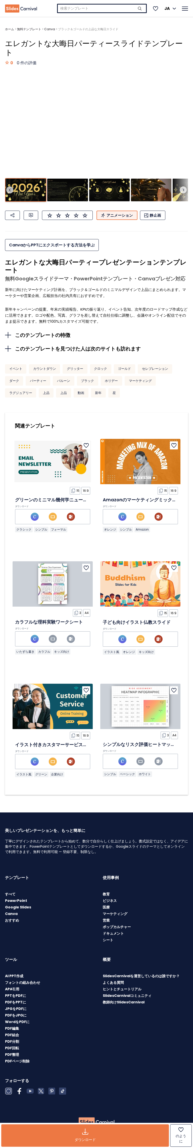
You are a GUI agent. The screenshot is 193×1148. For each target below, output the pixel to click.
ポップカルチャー (117, 926)
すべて (10, 894)
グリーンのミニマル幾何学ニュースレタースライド (67, 500)
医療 (106, 907)
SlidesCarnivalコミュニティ (127, 995)
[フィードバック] (31, 215)
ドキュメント (113, 933)
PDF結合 (12, 1034)
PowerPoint (16, 900)
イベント (15, 368)
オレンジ (110, 529)
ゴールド (124, 368)
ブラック (87, 380)
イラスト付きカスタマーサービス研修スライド (62, 744)
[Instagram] (8, 1091)
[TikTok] (62, 1091)
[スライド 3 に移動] (109, 190)
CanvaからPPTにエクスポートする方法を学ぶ (52, 245)
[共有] (12, 215)
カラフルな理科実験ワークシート (49, 622)
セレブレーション (155, 368)
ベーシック (127, 774)
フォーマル (58, 529)
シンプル (41, 529)
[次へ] (183, 189)
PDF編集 (12, 1028)
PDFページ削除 (17, 1061)
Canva (49, 29)
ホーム (9, 29)
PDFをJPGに (16, 1015)
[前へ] (9, 189)
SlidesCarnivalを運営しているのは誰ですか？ (141, 975)
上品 (46, 392)
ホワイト (145, 774)
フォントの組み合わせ (22, 982)
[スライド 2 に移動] (67, 190)
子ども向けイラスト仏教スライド (137, 622)
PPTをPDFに (15, 995)
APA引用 (12, 989)
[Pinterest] (51, 1091)
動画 (81, 392)
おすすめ (12, 920)
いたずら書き (25, 651)
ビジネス (110, 900)
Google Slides (18, 907)
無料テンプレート (29, 29)
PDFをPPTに (15, 1002)
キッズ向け (61, 651)
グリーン (41, 774)
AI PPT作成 (14, 975)
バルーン (63, 380)
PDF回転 (12, 1048)
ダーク (14, 380)
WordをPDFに (17, 1021)
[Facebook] (19, 1091)
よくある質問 (113, 982)
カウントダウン (44, 368)
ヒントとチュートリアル (122, 989)
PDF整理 (12, 1054)
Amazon (142, 529)
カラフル (44, 651)
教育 (106, 894)
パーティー (38, 380)
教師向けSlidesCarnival (123, 1002)
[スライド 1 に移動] (25, 190)
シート (108, 939)
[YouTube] (30, 1091)
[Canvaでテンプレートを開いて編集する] (35, 517)
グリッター (75, 368)
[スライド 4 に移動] (151, 190)
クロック (100, 368)
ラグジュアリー (20, 392)
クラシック (23, 529)
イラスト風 (111, 652)
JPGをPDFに (16, 1008)
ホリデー (111, 380)
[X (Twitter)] (40, 1091)
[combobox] (102, 8)
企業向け (57, 774)
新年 (98, 392)
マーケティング (140, 380)
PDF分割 (12, 1041)
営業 (106, 920)
